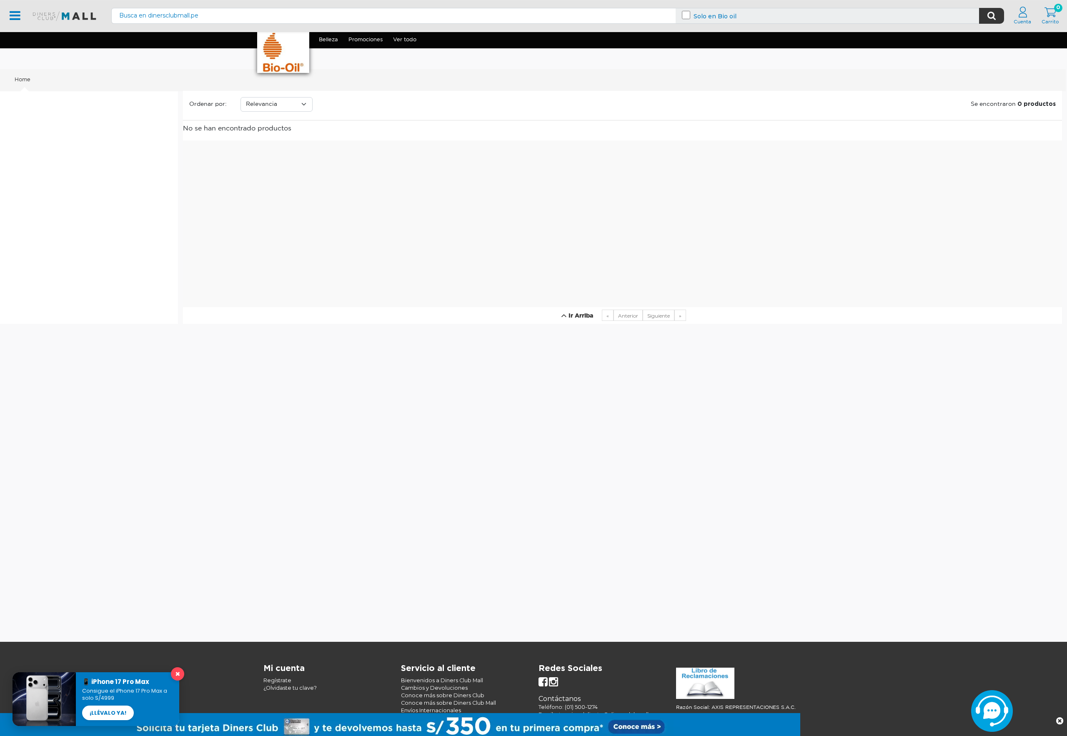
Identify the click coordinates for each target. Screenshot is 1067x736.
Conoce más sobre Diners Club (442, 695)
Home (22, 80)
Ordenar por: (208, 104)
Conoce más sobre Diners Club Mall (448, 703)
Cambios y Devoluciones (434, 688)
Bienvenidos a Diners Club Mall (442, 680)
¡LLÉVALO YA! (108, 713)
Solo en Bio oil (715, 16)
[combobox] (545, 15)
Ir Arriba (580, 315)
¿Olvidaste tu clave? (290, 688)
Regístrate (277, 680)
